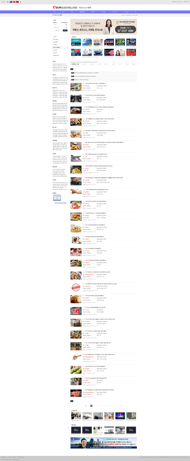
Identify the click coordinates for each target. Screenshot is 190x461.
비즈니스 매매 (56, 47)
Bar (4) (133, 64)
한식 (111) (84, 64)
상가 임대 (55, 50)
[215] (76, 430)
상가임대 (54, 153)
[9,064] (76, 52)
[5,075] (76, 42)
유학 (55, 11)
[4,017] (131, 42)
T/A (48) (127, 64)
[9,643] (120, 52)
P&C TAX (54, 127)
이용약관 (14, 457)
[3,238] (109, 415)
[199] (87, 430)
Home (123, 15)
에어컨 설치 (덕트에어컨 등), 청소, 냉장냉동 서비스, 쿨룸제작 (86, 72)
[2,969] (98, 415)
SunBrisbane (186, 1)
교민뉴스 (54, 74)
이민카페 (54, 179)
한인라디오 (54, 87)
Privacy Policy (56, 55)
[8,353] (98, 42)
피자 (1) (120, 64)
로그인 (181, 1)
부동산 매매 (55, 42)
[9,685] (109, 42)
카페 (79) (113, 64)
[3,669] (120, 415)
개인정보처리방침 (20, 457)
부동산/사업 (82, 11)
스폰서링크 (73, 36)
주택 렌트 (55, 44)
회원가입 (175, 1)
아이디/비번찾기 (64, 22)
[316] (131, 430)
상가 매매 (55, 52)
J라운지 (54, 61)
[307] (120, 430)
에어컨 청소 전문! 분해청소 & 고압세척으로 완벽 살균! (85, 76)
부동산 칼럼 (55, 39)
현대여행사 (54, 100)
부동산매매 (54, 166)
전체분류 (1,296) (75, 64)
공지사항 (10, 457)
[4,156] (131, 415)
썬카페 (93, 11)
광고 (63, 11)
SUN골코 (127, 11)
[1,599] (87, 42)
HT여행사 (54, 114)
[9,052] (131, 52)
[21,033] (120, 42)
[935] (76, 415)
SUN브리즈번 (115, 11)
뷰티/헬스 (54, 193)
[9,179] (98, 52)
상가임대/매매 (74, 410)
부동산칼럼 (54, 140)
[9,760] (109, 52)
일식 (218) (92, 64)
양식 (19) (106, 64)
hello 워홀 (103, 11)
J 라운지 (55, 36)
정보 (72, 11)
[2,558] (87, 415)
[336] (98, 430)
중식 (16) (99, 64)
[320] (109, 430)
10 (116, 405)
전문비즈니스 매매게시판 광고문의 (81, 79)
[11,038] (87, 52)
